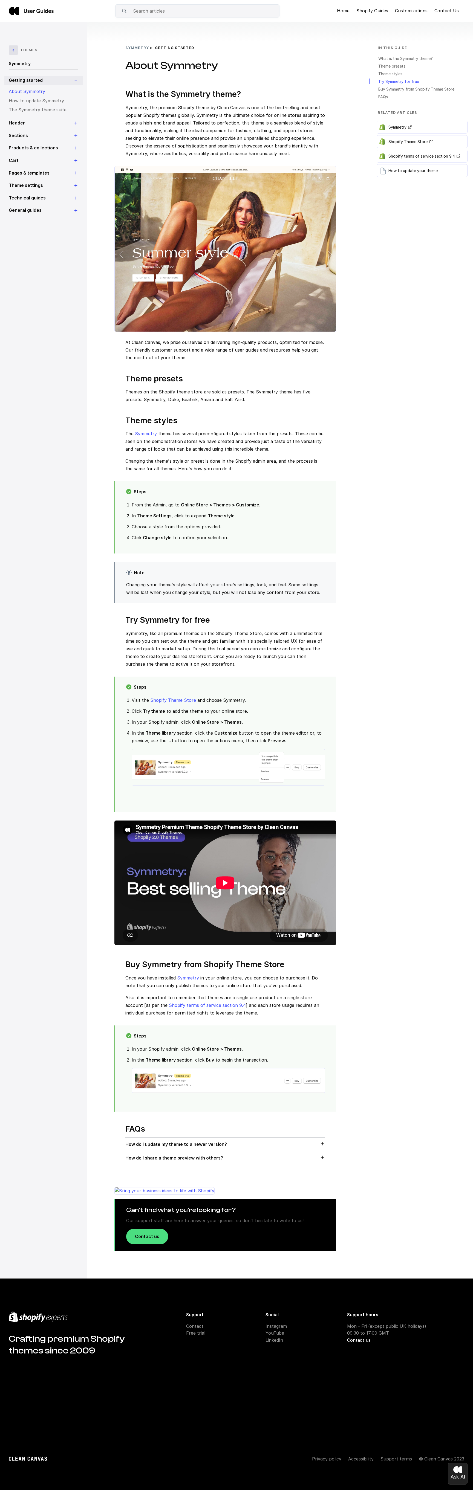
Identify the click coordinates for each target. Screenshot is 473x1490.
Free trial (195, 1333)
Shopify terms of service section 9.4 (207, 1005)
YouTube (275, 1333)
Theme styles (390, 73)
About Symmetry (27, 91)
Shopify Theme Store (173, 700)
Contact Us (446, 10)
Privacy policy (326, 1459)
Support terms (396, 1459)
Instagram (276, 1326)
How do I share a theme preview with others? (174, 1158)
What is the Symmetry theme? (405, 58)
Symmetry (20, 63)
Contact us (147, 1236)
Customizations (411, 10)
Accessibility (361, 1459)
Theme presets (391, 66)
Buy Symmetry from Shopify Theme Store (416, 89)
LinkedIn (274, 1340)
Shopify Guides (372, 10)
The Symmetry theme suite (38, 109)
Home (343, 10)
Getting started (174, 47)
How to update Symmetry (36, 100)
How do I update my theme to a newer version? (176, 1144)
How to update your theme (413, 170)
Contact (194, 1326)
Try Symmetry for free (398, 81)
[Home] (31, 11)
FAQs (383, 96)
